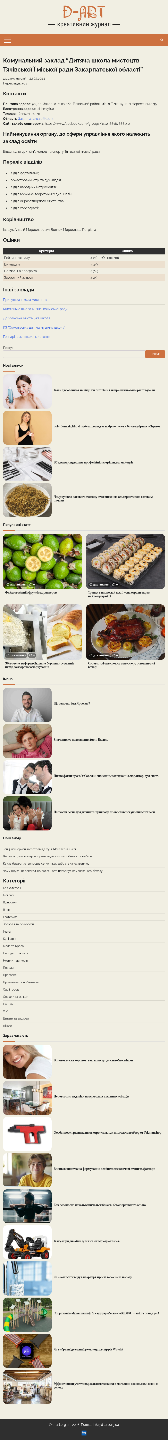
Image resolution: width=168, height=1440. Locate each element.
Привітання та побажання (21, 982)
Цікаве (7, 1026)
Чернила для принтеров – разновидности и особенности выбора (47, 856)
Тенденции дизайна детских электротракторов (87, 1241)
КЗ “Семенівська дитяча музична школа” (34, 327)
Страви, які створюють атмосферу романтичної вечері (121, 665)
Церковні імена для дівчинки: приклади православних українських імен (104, 812)
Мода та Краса (13, 946)
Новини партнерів (15, 960)
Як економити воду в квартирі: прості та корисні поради (93, 1277)
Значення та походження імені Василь (81, 740)
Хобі (6, 1011)
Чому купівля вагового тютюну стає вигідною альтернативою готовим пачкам (103, 498)
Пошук (8, 348)
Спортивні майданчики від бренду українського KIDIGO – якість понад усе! (106, 1313)
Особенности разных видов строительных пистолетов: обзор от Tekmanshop (107, 1133)
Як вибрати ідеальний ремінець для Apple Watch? (88, 1349)
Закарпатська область (35, 119)
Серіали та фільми (15, 996)
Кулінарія (9, 938)
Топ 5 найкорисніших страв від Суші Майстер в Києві (39, 849)
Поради (8, 967)
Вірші (6, 909)
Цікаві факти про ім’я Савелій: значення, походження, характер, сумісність (106, 776)
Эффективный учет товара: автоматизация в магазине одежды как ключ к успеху (106, 1385)
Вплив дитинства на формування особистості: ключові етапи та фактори (104, 1169)
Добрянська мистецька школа (26, 318)
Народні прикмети (15, 953)
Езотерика (10, 917)
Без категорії (12, 888)
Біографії (9, 895)
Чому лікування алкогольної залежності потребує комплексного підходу (53, 871)
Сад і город (11, 989)
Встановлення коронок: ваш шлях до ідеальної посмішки (93, 1060)
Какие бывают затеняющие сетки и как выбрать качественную (46, 863)
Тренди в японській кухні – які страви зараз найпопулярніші (119, 594)
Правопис (10, 975)
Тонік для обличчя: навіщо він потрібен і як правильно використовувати (104, 390)
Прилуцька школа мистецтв (25, 300)
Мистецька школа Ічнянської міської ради (35, 309)
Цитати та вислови (16, 1018)
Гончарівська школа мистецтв (26, 337)
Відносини (10, 902)
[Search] (162, 40)
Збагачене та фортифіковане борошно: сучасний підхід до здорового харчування (39, 665)
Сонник (8, 1004)
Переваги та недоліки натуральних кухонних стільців (91, 1096)
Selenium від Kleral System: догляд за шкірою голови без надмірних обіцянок (107, 426)
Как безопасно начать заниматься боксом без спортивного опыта (100, 1205)
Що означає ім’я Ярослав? (72, 704)
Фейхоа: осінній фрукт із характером (31, 593)
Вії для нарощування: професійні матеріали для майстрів (94, 462)
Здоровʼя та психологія (18, 924)
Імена (7, 931)
